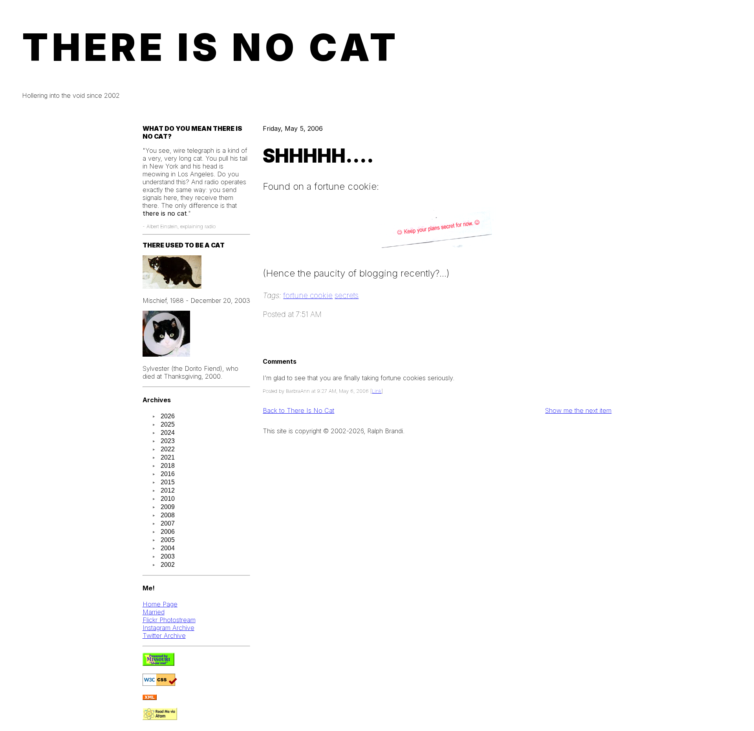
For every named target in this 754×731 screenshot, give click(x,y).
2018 (168, 465)
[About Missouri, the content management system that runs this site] (158, 663)
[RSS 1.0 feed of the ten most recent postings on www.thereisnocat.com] (150, 698)
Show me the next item (578, 410)
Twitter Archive (164, 635)
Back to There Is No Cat (298, 410)
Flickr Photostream (169, 620)
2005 (168, 540)
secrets (347, 295)
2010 (168, 498)
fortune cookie (308, 295)
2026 (168, 416)
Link (376, 391)
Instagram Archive (168, 628)
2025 (168, 424)
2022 (168, 449)
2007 (168, 523)
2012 (168, 490)
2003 (168, 556)
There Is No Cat (211, 47)
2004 (168, 548)
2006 (168, 531)
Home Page (160, 604)
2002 (168, 564)
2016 (168, 474)
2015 (168, 482)
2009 (168, 507)
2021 (168, 457)
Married (154, 612)
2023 (168, 441)
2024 (168, 432)
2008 (168, 515)
